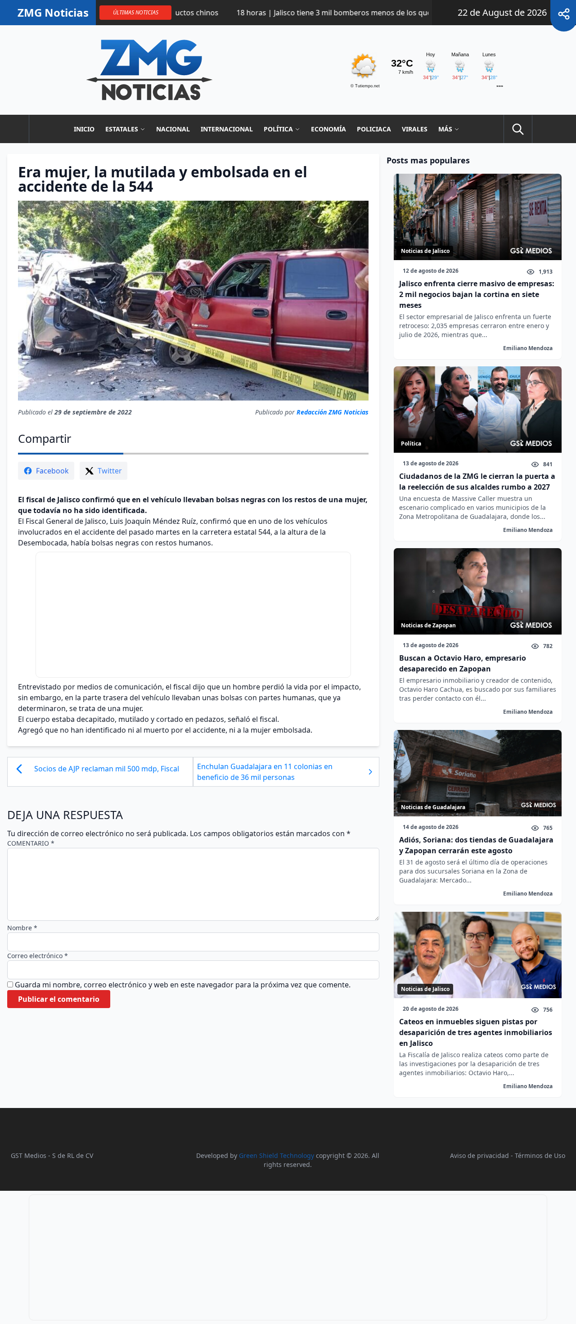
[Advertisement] (193, 615)
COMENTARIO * (30, 843)
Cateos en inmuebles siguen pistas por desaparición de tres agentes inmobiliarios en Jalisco (475, 1032)
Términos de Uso (540, 1155)
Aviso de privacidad (479, 1155)
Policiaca (374, 129)
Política (278, 129)
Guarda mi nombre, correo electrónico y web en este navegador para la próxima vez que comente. (183, 985)
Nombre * (22, 927)
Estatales (121, 129)
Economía (328, 129)
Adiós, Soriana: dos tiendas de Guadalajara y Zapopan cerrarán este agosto (476, 845)
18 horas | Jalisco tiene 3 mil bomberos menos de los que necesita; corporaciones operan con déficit (361, 13)
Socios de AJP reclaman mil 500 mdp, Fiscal (106, 769)
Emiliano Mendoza (528, 348)
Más (445, 129)
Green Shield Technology (276, 1155)
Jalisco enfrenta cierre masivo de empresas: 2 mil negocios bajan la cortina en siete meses (476, 294)
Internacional (227, 129)
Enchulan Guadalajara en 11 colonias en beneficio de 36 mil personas (265, 771)
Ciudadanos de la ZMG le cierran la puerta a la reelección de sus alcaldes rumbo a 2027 (477, 481)
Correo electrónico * (37, 955)
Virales (415, 129)
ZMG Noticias (53, 12)
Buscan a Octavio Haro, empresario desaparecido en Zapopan (462, 663)
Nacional (173, 129)
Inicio (84, 129)
